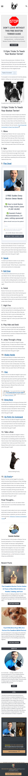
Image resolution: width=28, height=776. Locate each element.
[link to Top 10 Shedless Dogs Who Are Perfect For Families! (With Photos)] (14, 616)
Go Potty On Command (13, 417)
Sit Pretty (8, 476)
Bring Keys (8, 400)
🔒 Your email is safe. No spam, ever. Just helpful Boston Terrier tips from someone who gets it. (13, 230)
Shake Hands (9, 355)
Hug (6, 372)
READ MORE (14, 45)
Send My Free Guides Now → (13, 773)
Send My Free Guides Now (14, 236)
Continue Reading (14, 603)
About (14, 686)
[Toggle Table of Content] (13, 73)
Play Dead (7, 163)
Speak (5, 258)
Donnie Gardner (14, 536)
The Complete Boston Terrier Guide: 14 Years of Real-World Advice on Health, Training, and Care (14, 589)
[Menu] (2, 6)
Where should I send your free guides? (14, 221)
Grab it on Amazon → (9, 395)
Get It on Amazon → (13, 751)
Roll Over (7, 271)
